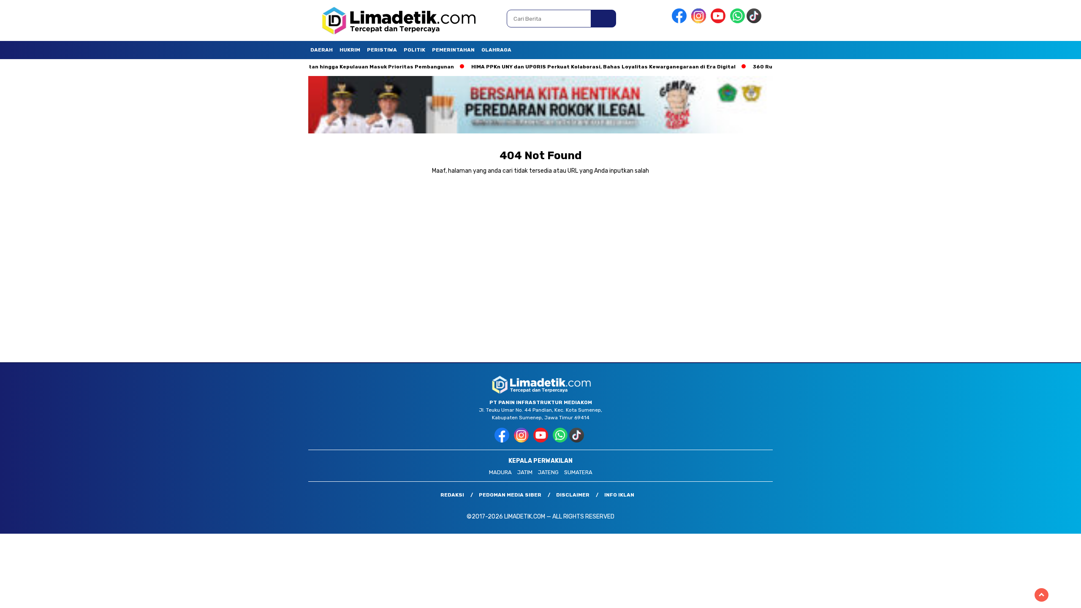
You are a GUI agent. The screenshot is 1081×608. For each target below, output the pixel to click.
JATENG (548, 472)
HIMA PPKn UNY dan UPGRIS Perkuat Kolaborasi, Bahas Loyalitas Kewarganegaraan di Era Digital (575, 67)
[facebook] (681, 21)
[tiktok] (755, 21)
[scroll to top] (1041, 595)
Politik (414, 50)
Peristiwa (382, 50)
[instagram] (700, 21)
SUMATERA (578, 472)
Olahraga (496, 50)
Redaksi (452, 495)
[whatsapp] (737, 21)
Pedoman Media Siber (510, 495)
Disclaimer (572, 495)
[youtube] (719, 21)
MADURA (500, 472)
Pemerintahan (453, 50)
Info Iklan (619, 495)
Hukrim (350, 50)
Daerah (321, 50)
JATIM (524, 472)
